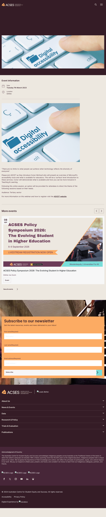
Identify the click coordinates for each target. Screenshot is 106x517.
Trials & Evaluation (10, 426)
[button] (96, 4)
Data (4, 413)
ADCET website (60, 196)
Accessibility (6, 497)
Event (7, 280)
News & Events (8, 407)
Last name (11, 345)
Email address (12, 358)
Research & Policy (10, 420)
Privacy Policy (19, 497)
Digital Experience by (10, 502)
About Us (6, 401)
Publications (7, 432)
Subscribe (9, 372)
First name (11, 331)
